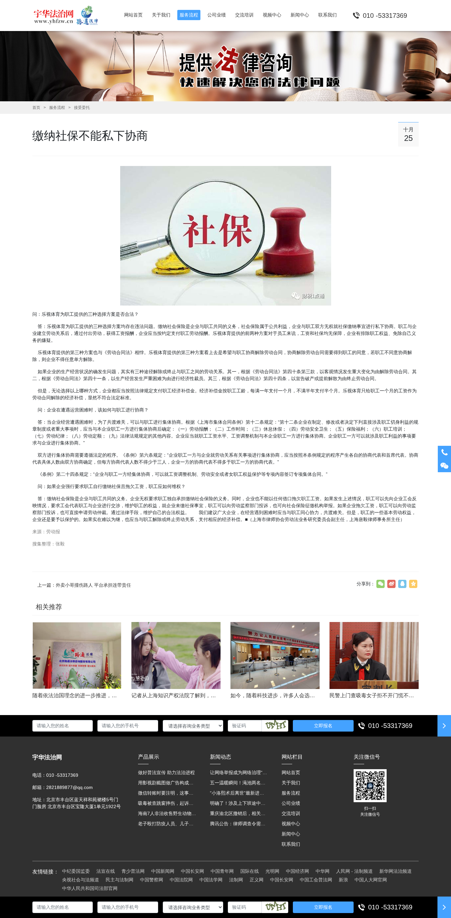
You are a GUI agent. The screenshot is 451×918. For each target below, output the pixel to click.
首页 (36, 107)
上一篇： (84, 585)
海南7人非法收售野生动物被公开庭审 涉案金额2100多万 (167, 813)
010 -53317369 (390, 725)
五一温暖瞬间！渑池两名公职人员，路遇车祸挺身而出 (239, 782)
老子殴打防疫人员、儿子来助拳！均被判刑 (167, 823)
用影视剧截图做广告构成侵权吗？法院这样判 (167, 782)
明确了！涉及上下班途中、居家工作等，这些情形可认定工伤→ (239, 803)
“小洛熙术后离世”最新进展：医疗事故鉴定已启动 (239, 793)
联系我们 (291, 844)
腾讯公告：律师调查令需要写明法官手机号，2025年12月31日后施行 (239, 823)
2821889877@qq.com (69, 787)
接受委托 (82, 107)
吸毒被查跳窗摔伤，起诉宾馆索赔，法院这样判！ (167, 803)
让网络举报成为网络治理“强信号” (239, 772)
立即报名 (323, 725)
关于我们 (291, 782)
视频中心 (291, 823)
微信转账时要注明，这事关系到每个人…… (167, 793)
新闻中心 (291, 833)
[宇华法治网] (68, 15)
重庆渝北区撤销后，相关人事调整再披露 (239, 813)
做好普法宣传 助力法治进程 (166, 772)
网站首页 (291, 772)
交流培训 (291, 813)
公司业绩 (291, 803)
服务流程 (57, 107)
